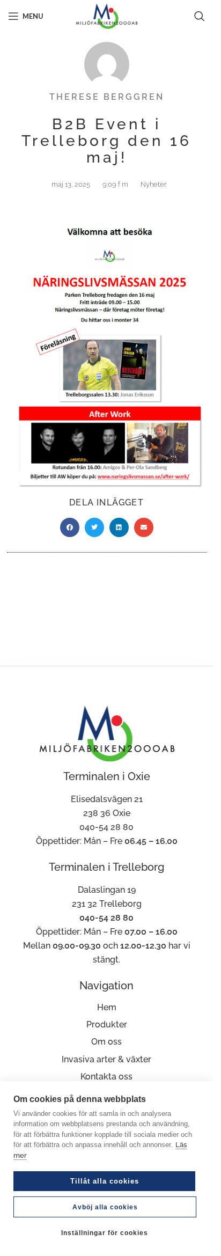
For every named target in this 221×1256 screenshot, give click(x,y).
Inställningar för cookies (104, 1233)
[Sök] (199, 16)
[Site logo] (106, 15)
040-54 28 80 (106, 827)
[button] (69, 527)
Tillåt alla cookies (104, 1181)
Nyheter (153, 184)
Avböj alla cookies (105, 1207)
